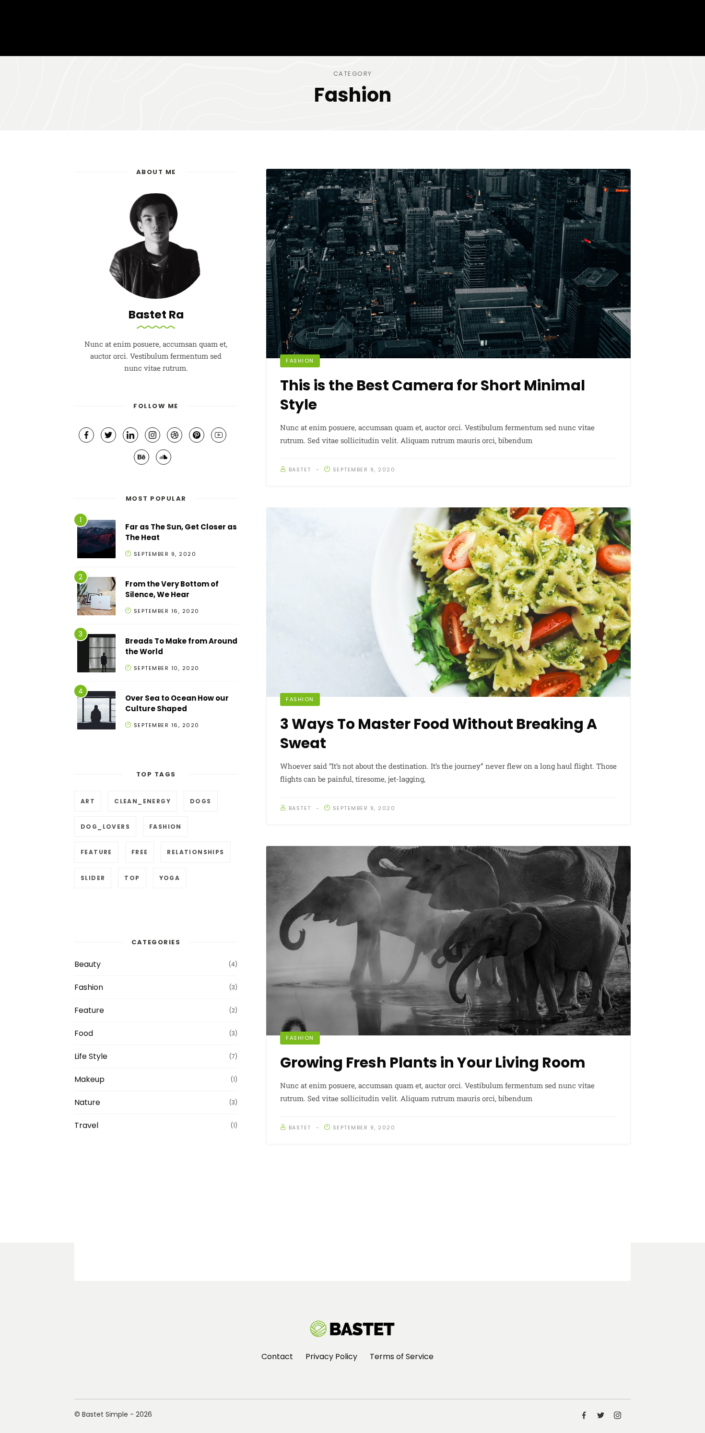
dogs (201, 801)
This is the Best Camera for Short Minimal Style (432, 395)
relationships (195, 852)
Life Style (90, 1056)
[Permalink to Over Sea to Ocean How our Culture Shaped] (96, 712)
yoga (169, 878)
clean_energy (142, 801)
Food (83, 1033)
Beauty (87, 964)
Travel (86, 1125)
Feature (89, 1010)
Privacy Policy (331, 1356)
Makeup (89, 1079)
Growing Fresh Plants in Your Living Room (433, 1062)
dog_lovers (105, 826)
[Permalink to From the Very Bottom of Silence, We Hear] (96, 598)
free (139, 852)
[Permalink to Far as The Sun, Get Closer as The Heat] (96, 541)
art (88, 801)
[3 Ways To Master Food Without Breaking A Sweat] (448, 602)
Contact (277, 1356)
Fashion (300, 360)
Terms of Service (402, 1356)
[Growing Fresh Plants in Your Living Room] (448, 940)
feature (96, 852)
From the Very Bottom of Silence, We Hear (172, 589)
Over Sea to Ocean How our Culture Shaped (177, 703)
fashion (165, 826)
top (132, 878)
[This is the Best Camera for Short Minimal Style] (448, 263)
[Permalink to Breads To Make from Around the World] (96, 655)
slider (93, 878)
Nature (87, 1102)
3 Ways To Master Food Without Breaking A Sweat (438, 733)
